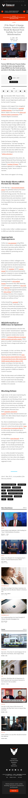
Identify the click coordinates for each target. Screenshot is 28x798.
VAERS (4, 499)
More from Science (7, 508)
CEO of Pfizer (7, 292)
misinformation (16, 487)
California (7, 287)
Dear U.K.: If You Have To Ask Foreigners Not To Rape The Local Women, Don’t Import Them (13, 652)
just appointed (12, 243)
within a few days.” (7, 154)
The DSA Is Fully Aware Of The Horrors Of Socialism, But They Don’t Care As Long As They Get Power (13, 708)
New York (23, 285)
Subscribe (14, 790)
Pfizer (4, 493)
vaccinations (18, 496)
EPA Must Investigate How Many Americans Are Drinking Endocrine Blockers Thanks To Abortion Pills (14, 589)
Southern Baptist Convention (15, 493)
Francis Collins (6, 487)
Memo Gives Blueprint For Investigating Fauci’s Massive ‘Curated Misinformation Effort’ (13, 558)
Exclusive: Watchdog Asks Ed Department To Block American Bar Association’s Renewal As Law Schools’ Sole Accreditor (13, 680)
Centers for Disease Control (9, 484)
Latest (3, 629)
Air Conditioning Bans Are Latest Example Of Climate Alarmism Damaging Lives (13, 618)
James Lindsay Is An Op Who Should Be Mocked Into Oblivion (13, 735)
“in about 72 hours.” (13, 164)
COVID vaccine (22, 484)
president (11, 269)
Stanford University (7, 496)
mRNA (3, 490)
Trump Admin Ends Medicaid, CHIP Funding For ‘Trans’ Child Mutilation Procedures (13, 531)
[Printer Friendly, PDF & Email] (24, 91)
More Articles (14, 81)
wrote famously (14, 438)
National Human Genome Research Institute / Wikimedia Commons (15, 59)
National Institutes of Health (15, 490)
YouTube (10, 499)
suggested (15, 302)
